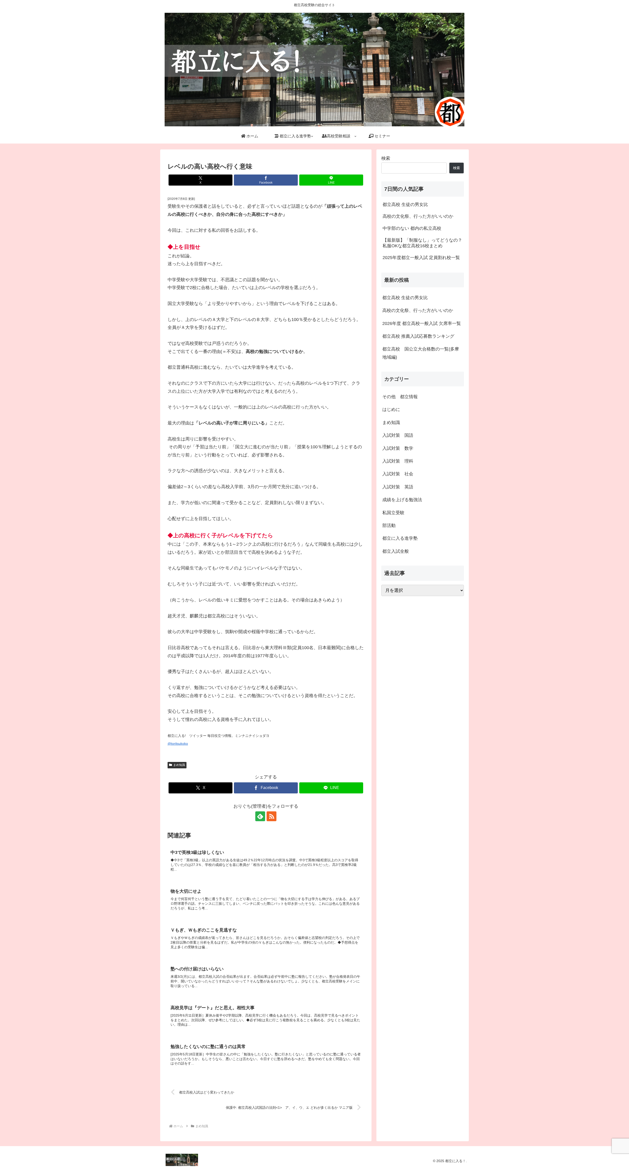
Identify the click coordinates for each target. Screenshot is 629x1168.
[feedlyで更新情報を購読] (260, 816)
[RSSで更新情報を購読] (271, 816)
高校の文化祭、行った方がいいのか (417, 310)
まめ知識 (179, 765)
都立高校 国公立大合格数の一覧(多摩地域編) (420, 353)
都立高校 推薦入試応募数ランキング (418, 336)
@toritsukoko (178, 743)
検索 (385, 158)
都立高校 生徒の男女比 (405, 297)
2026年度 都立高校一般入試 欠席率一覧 (421, 323)
